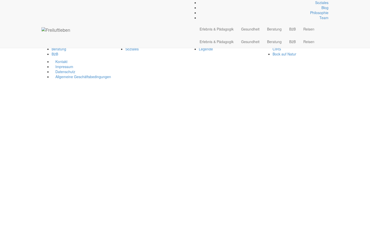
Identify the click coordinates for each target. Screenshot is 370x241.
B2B (292, 29)
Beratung (274, 29)
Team (323, 17)
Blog (324, 7)
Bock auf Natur (284, 53)
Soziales (321, 2)
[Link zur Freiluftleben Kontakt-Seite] (43, 2)
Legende (206, 48)
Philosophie (319, 12)
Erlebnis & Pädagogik (217, 29)
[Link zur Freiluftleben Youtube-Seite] (51, 2)
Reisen (308, 29)
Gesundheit (250, 29)
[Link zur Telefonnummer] (45, 2)
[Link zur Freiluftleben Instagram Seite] (48, 2)
